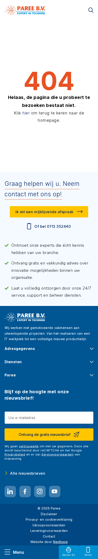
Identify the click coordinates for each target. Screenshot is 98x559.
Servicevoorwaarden (57, 454)
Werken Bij (68, 555)
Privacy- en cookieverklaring (49, 519)
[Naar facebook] (25, 491)
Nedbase (60, 542)
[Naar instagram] (40, 491)
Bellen (88, 555)
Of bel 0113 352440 (52, 226)
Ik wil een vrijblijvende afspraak (44, 212)
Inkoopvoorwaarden (49, 525)
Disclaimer (49, 514)
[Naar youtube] (54, 491)
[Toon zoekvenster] (90, 10)
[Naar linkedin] (10, 491)
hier (26, 113)
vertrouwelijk (29, 446)
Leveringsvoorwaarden (49, 531)
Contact (49, 536)
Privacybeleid (15, 454)
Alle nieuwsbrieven (27, 473)
